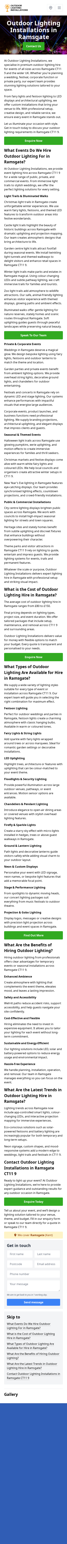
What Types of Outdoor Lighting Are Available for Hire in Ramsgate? (30, 1346)
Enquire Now (33, 141)
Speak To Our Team (33, 335)
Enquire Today (33, 1202)
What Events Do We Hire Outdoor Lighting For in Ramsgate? (29, 1326)
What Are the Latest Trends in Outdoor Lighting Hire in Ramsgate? (32, 1366)
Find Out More (33, 935)
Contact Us (33, 46)
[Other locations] (50, 7)
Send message (33, 1302)
